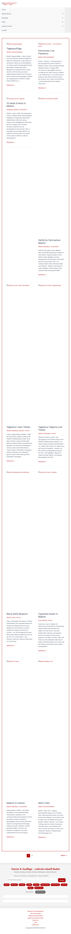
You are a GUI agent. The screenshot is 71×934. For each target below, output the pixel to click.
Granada (22, 884)
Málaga (30, 888)
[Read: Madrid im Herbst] (20, 730)
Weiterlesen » (11, 85)
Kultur (3, 22)
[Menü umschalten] (62, 14)
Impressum (35, 925)
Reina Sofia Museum (17, 614)
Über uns (35, 920)
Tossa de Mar (55, 884)
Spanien (21, 430)
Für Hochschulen (35, 913)
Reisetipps (5, 18)
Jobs (35, 922)
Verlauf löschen (40, 892)
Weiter (64, 855)
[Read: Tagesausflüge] (14, 44)
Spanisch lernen (7, 26)
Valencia (36, 884)
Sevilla (29, 884)
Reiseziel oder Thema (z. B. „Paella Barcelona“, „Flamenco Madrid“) (31, 876)
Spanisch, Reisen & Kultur (35, 918)
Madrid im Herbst (16, 803)
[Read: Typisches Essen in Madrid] (51, 541)
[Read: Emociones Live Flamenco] (51, 45)
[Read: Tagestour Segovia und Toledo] (51, 354)
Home (4, 9)
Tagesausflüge (14, 48)
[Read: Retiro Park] (51, 730)
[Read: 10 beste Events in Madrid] (15, 98)
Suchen (62, 880)
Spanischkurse (6, 14)
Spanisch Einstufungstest (35, 911)
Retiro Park (44, 803)
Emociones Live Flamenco (46, 52)
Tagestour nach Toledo (18, 427)
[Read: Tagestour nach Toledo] (20, 354)
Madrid (9, 52)
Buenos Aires (39, 888)
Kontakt (4, 30)
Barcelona (14, 884)
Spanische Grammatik (35, 916)
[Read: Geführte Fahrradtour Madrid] (51, 167)
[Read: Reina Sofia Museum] (20, 541)
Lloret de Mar (45, 884)
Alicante (64, 884)
